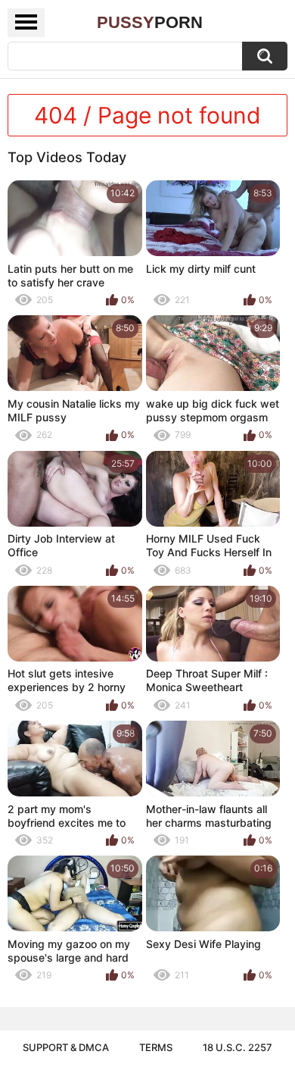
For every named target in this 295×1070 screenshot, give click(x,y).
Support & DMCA (66, 1047)
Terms (155, 1047)
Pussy (150, 22)
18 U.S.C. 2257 (237, 1047)
